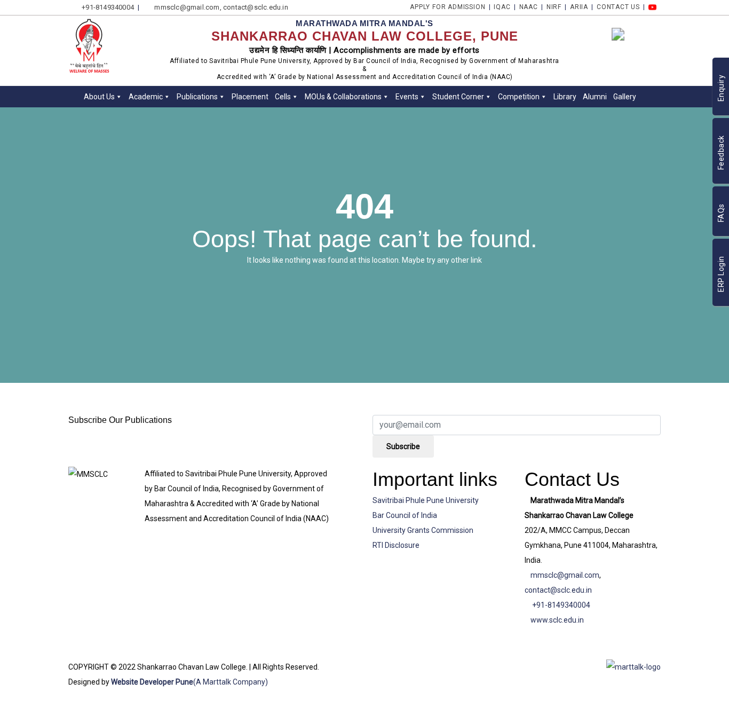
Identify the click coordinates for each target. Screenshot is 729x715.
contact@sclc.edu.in (558, 590)
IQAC (502, 7)
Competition (519, 96)
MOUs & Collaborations (343, 96)
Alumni (595, 96)
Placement (250, 96)
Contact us (618, 7)
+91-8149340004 (561, 605)
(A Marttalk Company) (230, 682)
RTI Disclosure (396, 545)
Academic (146, 96)
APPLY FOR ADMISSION (447, 7)
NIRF (553, 7)
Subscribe (403, 446)
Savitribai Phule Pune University (426, 500)
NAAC (528, 7)
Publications (197, 96)
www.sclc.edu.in (557, 620)
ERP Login (721, 274)
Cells (283, 96)
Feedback (721, 153)
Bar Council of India (405, 515)
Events (406, 96)
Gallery (624, 96)
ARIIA (579, 7)
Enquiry (721, 88)
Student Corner (458, 96)
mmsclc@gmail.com (564, 575)
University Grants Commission (423, 530)
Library (564, 96)
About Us (99, 96)
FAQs (721, 213)
